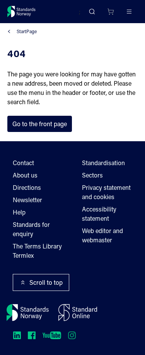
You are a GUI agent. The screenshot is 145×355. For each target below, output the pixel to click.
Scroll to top (46, 282)
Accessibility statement (99, 213)
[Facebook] (31, 335)
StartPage (27, 31)
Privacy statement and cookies (106, 192)
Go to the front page (39, 124)
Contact (23, 163)
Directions (27, 187)
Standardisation (103, 163)
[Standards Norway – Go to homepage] (21, 11)
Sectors (92, 175)
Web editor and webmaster (102, 235)
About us (25, 175)
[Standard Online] (77, 312)
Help (19, 212)
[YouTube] (51, 335)
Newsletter (27, 200)
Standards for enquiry (31, 229)
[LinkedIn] (17, 335)
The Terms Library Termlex (37, 250)
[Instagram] (72, 335)
